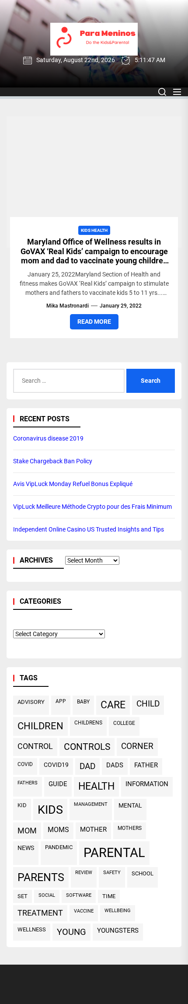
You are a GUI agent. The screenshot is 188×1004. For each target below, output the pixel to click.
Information (146, 784)
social (46, 895)
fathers (27, 783)
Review (83, 872)
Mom (27, 830)
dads (114, 765)
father (146, 765)
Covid (25, 764)
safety (112, 872)
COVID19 (56, 764)
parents (40, 877)
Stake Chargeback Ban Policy (52, 461)
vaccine (84, 911)
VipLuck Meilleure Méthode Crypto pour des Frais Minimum (92, 506)
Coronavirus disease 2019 (48, 438)
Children (40, 726)
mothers (130, 828)
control (35, 746)
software (78, 895)
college (124, 723)
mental (130, 805)
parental (114, 852)
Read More (94, 321)
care (113, 705)
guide (58, 784)
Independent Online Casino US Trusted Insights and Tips (88, 529)
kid (22, 805)
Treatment (40, 913)
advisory (31, 702)
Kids (50, 809)
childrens (88, 723)
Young (71, 932)
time (108, 896)
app (61, 701)
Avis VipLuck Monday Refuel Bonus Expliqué (72, 483)
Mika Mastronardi (67, 306)
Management (91, 804)
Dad (87, 766)
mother (93, 829)
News (25, 848)
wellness (31, 929)
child (148, 704)
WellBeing (117, 910)
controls (87, 747)
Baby (83, 702)
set (22, 896)
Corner (137, 746)
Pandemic (59, 847)
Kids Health (94, 230)
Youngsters (118, 930)
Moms (58, 830)
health (96, 786)
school (142, 873)
